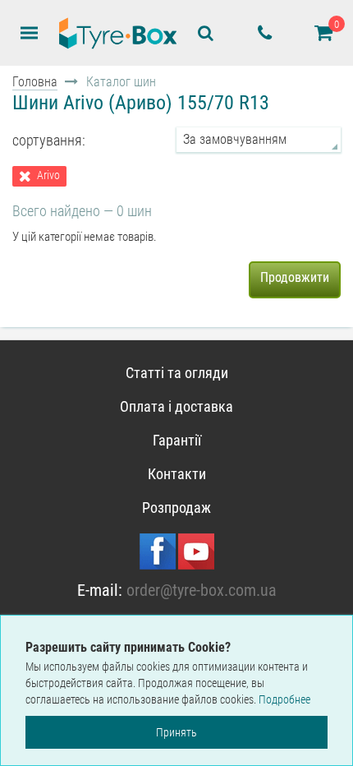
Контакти (177, 473)
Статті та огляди (177, 372)
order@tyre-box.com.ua (201, 590)
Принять (176, 732)
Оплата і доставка (176, 406)
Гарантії (177, 440)
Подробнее (284, 699)
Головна (34, 82)
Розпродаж (176, 507)
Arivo (48, 175)
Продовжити (294, 277)
